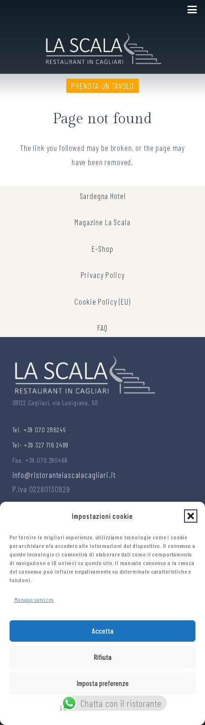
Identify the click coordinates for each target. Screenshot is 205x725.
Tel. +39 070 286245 (39, 430)
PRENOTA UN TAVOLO (102, 85)
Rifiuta (103, 657)
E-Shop (102, 248)
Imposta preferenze (103, 683)
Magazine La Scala (102, 222)
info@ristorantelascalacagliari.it (64, 474)
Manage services (34, 599)
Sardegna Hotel (103, 195)
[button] (190, 516)
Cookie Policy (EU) (102, 301)
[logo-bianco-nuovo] (102, 47)
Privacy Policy (103, 274)
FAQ (102, 327)
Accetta (102, 630)
